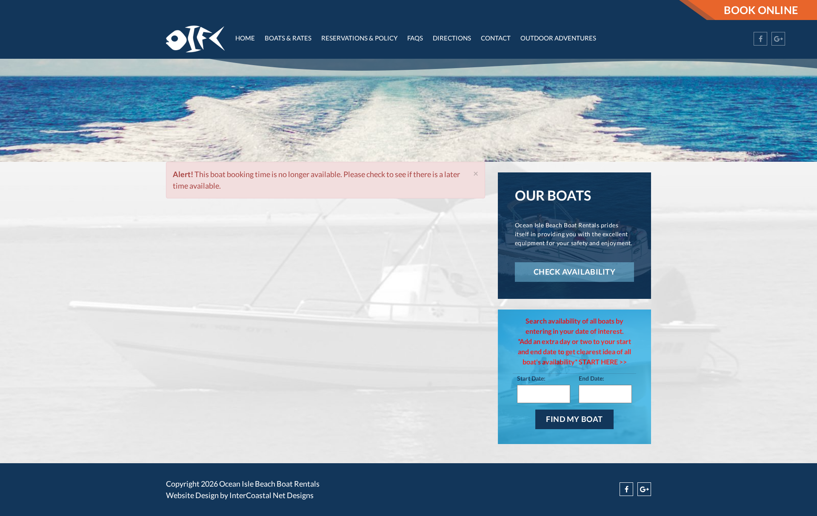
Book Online (761, 9)
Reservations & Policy (359, 38)
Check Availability (575, 271)
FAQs (415, 38)
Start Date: (531, 378)
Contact (496, 38)
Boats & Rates (288, 38)
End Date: (591, 378)
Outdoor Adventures (558, 38)
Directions (452, 38)
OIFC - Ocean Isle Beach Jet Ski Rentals (195, 39)
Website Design (192, 495)
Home (245, 38)
